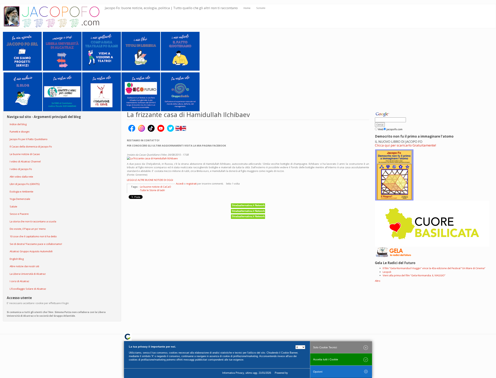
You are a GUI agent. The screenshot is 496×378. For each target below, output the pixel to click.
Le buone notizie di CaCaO (155, 186)
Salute (13, 206)
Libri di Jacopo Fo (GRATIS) (25, 184)
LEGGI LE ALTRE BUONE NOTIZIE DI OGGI (150, 180)
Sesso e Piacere (19, 214)
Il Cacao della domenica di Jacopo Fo (31, 146)
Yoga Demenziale (20, 199)
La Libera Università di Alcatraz (28, 274)
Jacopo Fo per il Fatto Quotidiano (28, 139)
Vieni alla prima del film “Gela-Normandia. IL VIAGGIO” (414, 275)
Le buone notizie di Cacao (25, 154)
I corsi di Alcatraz (19, 281)
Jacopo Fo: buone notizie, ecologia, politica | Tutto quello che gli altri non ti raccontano (171, 8)
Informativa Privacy (233, 372)
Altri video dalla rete (21, 176)
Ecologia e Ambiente (21, 191)
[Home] (54, 16)
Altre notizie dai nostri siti (24, 266)
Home (247, 8)
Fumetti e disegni (19, 131)
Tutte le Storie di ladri (152, 190)
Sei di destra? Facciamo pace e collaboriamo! (36, 244)
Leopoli (387, 272)
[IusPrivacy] (297, 373)
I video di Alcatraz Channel (25, 161)
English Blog (17, 259)
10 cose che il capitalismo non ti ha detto (33, 236)
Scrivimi (260, 8)
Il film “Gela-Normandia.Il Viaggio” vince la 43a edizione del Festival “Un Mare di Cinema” (434, 268)
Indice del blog (18, 124)
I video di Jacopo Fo (21, 169)
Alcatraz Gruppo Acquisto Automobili (31, 251)
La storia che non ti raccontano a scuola (33, 221)
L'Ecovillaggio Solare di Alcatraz (28, 288)
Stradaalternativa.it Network (248, 205)
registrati (191, 183)
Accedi (179, 183)
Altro (377, 281)
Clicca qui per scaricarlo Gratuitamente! (405, 145)
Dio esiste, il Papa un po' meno (28, 229)
